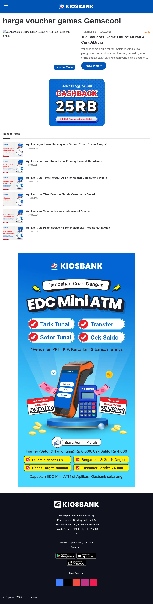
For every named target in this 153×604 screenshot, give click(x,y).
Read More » (94, 65)
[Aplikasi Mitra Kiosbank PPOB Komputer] (76, 564)
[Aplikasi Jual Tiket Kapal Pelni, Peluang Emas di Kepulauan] (13, 166)
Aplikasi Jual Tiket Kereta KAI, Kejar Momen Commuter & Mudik (66, 177)
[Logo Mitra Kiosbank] (76, 6)
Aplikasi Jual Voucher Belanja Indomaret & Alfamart (58, 210)
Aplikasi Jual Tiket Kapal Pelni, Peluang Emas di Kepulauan (64, 161)
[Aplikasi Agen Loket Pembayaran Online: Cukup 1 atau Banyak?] (13, 149)
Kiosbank (33, 597)
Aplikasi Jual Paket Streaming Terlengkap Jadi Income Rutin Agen (68, 227)
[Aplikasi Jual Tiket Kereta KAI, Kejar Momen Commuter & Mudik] (13, 183)
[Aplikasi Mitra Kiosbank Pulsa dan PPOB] (65, 557)
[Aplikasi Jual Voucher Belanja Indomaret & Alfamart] (13, 216)
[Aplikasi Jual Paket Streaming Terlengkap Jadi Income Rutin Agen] (13, 233)
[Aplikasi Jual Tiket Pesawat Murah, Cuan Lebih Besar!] (13, 199)
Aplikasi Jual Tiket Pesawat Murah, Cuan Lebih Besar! (60, 194)
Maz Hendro (90, 31)
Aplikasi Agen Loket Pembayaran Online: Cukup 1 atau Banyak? (67, 144)
